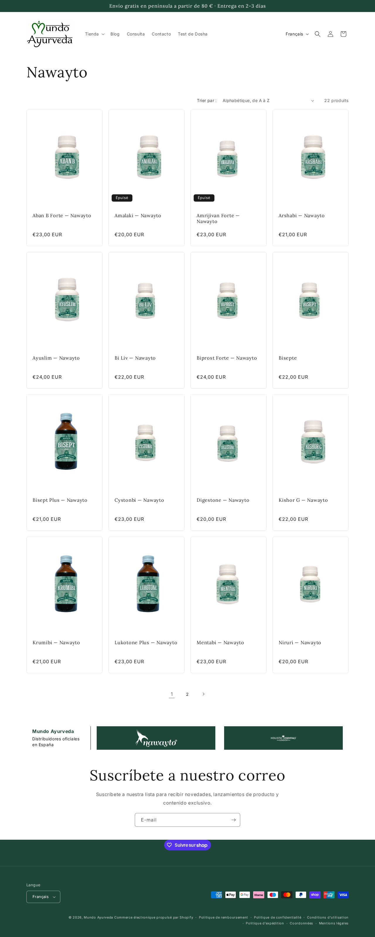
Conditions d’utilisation (328, 917)
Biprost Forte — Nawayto (227, 357)
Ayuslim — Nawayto (56, 357)
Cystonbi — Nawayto (139, 500)
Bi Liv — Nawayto (135, 357)
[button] (94, 34)
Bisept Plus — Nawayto (60, 500)
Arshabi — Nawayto (302, 215)
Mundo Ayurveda (98, 917)
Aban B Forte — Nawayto (62, 215)
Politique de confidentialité (277, 917)
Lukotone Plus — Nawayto (146, 642)
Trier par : (207, 100)
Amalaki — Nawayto (138, 215)
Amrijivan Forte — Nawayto (218, 218)
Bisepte (288, 357)
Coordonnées (301, 923)
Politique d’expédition (265, 923)
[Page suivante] (203, 694)
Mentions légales (334, 923)
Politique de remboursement (223, 917)
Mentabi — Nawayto (220, 642)
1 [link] (172, 694)
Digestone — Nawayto (223, 500)
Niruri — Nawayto (300, 642)
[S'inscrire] (233, 820)
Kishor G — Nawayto (303, 500)
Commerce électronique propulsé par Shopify (153, 917)
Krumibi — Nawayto (56, 642)
